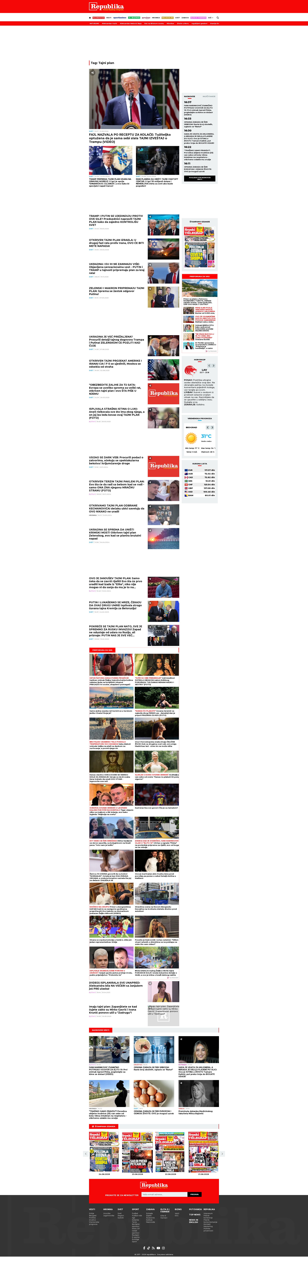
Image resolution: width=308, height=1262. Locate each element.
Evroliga (135, 1239)
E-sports (136, 1237)
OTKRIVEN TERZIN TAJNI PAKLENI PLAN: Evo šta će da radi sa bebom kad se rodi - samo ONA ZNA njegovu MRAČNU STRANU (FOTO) (116, 486)
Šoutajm (135, 1235)
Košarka (135, 1220)
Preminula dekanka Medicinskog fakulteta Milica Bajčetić (196, 1112)
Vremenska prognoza (94, 1223)
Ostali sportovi (135, 1232)
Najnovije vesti (100, 1030)
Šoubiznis (150, 1218)
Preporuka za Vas (102, 650)
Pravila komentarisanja (210, 1221)
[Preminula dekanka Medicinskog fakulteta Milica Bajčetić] (199, 1093)
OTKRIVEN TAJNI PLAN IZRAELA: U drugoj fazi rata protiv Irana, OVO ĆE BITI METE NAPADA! (116, 242)
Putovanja (195, 1209)
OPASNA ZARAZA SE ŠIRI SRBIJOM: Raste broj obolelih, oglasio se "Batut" (198, 124)
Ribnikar (170, 23)
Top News (194, 1215)
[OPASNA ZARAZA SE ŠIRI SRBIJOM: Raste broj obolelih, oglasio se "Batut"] (154, 1049)
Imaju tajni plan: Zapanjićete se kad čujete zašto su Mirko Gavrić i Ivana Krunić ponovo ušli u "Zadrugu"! (113, 1009)
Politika (92, 1218)
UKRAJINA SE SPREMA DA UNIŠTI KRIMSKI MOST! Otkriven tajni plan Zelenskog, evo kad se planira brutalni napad (115, 534)
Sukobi (121, 1218)
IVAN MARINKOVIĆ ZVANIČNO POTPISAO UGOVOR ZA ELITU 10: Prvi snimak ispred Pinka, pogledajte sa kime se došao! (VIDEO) (198, 110)
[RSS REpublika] (159, 1248)
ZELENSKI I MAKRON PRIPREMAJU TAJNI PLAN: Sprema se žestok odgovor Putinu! (116, 291)
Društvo (138, 1065)
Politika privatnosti (208, 1229)
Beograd (92, 1215)
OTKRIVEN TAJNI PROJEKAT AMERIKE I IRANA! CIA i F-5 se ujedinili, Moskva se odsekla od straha (115, 363)
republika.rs (151, 1254)
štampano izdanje (200, 222)
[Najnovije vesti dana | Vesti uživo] (134, 17)
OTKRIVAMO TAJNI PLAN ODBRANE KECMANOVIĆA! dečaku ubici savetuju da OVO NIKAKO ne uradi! (116, 508)
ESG (176, 1215)
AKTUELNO (94, 23)
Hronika (156, 18)
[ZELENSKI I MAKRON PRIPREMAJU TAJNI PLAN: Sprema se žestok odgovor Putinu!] (163, 297)
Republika (209, 1209)
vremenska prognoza (200, 418)
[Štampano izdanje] (104, 1152)
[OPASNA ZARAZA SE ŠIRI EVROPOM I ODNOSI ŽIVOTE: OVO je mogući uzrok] (154, 1093)
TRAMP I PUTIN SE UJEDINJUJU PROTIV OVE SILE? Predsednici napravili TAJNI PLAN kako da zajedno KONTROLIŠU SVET (116, 220)
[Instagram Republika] (163, 1248)
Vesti (108, 18)
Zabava (185, 18)
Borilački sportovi (136, 1225)
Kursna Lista (199, 464)
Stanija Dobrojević (218, 23)
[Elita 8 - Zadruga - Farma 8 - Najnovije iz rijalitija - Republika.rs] (198, 18)
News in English (193, 1221)
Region (121, 1215)
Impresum (208, 1213)
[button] (209, 366)
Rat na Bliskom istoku (154, 23)
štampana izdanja (105, 1126)
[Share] (92, 73)
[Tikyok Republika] (149, 1248)
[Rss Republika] (153, 1248)
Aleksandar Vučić (109, 23)
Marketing (208, 1226)
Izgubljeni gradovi (199, 23)
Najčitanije (209, 96)
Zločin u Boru (183, 23)
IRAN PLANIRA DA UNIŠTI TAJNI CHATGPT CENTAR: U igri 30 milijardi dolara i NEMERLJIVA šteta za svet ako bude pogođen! (157, 182)
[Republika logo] (106, 6)
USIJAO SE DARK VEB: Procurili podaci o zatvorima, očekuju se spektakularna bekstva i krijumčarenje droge (116, 460)
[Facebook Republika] (144, 1248)
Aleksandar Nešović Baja (130, 23)
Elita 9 (92, 421)
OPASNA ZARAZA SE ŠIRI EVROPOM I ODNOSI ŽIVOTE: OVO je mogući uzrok (198, 169)
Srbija (181, 1109)
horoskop (199, 359)
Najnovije (189, 96)
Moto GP (136, 1228)
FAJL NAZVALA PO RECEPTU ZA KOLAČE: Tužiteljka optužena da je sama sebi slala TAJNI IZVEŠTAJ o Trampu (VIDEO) (130, 138)
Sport (135, 1209)
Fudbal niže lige (137, 1216)
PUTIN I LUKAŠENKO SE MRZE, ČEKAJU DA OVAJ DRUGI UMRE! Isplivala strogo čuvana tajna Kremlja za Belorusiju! (115, 605)
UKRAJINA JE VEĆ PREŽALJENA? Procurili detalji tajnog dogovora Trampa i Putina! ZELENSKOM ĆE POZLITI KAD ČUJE (116, 341)
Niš (187, 427)
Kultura (149, 1220)
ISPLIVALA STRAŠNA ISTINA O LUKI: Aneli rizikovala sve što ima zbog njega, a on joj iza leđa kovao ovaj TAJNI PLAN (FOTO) (116, 413)
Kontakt (207, 1224)
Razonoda (150, 1222)
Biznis (178, 1209)
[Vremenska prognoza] (191, 438)
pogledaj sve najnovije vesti (200, 178)
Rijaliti (149, 1215)
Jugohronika (108, 1215)
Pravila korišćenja (208, 1216)
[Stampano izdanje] (199, 247)
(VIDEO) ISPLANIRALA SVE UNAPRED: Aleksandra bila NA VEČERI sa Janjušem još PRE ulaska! (116, 985)
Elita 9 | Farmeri (164, 1210)
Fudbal (135, 1213)
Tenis (134, 1222)
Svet (177, 18)
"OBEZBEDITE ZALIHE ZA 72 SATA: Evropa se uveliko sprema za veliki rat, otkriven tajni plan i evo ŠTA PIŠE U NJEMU (115, 389)
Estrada (183, 1065)
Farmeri (163, 1218)
